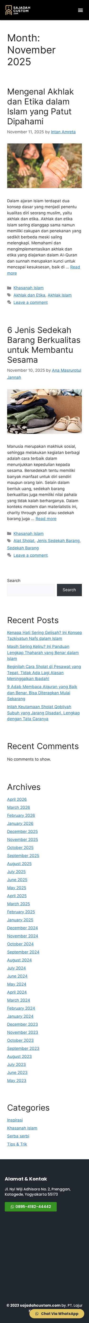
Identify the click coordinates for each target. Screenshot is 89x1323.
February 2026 (21, 815)
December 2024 (22, 928)
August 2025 (19, 863)
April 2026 (17, 799)
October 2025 (20, 847)
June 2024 (17, 976)
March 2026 (18, 807)
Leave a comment (31, 302)
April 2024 (17, 992)
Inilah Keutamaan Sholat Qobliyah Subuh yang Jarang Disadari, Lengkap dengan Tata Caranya (43, 712)
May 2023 (16, 1080)
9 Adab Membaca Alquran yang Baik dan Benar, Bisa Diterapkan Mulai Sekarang (42, 692)
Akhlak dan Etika (29, 295)
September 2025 (23, 855)
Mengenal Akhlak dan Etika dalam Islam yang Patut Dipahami (40, 106)
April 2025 (17, 895)
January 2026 (20, 823)
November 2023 (22, 1032)
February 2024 (21, 1008)
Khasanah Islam (29, 287)
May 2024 (16, 984)
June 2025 (17, 879)
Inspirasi (15, 1120)
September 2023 (23, 1048)
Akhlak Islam (60, 295)
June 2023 (17, 1072)
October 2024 (20, 944)
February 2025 (21, 911)
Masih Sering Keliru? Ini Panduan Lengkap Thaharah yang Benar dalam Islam (43, 652)
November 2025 (22, 839)
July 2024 (16, 968)
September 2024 (23, 952)
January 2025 (20, 920)
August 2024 (19, 960)
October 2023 (20, 1040)
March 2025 (18, 903)
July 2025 (16, 871)
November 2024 (22, 936)
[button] (80, 10)
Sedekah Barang (23, 548)
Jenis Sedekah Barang (58, 540)
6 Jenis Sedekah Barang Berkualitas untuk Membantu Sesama (43, 345)
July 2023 (16, 1064)
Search (13, 580)
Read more (46, 518)
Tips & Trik (17, 1144)
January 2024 (20, 1016)
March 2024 (18, 1000)
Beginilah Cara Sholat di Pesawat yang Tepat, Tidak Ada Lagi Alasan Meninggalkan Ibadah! (44, 672)
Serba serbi (18, 1136)
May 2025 (16, 887)
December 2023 (22, 1024)
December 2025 (22, 831)
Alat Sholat (24, 540)
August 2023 (19, 1056)
